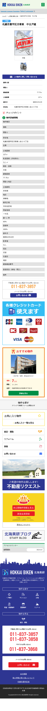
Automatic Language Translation (10, 11)
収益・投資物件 (9, 607)
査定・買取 (9, 432)
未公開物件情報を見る (23, 508)
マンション (23, 597)
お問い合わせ (22, 295)
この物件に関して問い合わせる (25, 77)
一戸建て (9, 597)
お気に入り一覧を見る (24, 423)
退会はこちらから (23, 525)
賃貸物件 (23, 607)
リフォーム (9, 439)
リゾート (37, 607)
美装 (6, 446)
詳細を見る (23, 393)
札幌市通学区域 (23, 682)
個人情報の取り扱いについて (23, 678)
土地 (37, 597)
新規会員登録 (23, 514)
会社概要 (23, 674)
